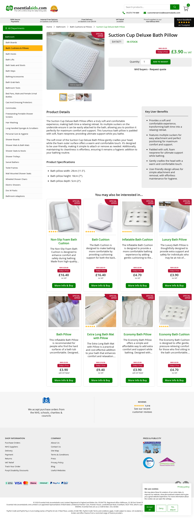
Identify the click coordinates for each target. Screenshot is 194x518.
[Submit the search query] (174, 7)
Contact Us (56, 446)
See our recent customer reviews (142, 410)
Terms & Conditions (60, 454)
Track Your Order (12, 466)
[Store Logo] (26, 8)
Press (53, 458)
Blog (53, 466)
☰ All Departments (14, 28)
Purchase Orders (12, 442)
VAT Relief (9, 462)
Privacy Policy (57, 462)
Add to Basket (160, 61)
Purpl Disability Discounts (16, 470)
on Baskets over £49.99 (87, 20)
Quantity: (135, 61)
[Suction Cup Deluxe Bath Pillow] (63, 97)
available (120, 20)
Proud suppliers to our (153, 20)
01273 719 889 (132, 12)
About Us (55, 442)
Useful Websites (58, 470)
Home (49, 27)
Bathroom (61, 27)
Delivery (9, 450)
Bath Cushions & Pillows (81, 27)
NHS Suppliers (11, 446)
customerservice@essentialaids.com (163, 12)
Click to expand (75, 85)
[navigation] (22, 28)
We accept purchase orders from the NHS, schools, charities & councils (46, 412)
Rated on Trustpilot (184, 22)
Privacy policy (183, 486)
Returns (8, 458)
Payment (9, 454)
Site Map (55, 450)
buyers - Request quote (150, 69)
